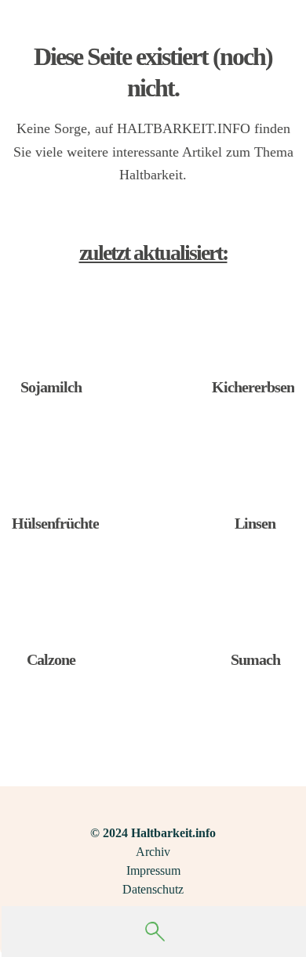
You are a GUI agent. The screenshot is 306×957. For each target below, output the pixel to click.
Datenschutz (153, 889)
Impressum (153, 870)
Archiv (153, 851)
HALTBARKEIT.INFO (183, 128)
